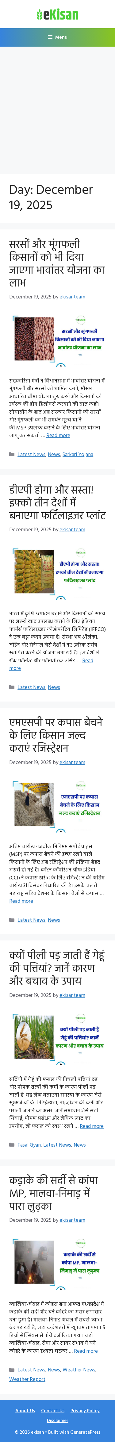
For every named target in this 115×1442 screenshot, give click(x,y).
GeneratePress (85, 1432)
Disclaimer (57, 1421)
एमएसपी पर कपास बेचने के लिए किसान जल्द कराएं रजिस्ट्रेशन (55, 736)
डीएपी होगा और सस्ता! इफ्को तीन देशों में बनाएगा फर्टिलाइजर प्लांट (57, 503)
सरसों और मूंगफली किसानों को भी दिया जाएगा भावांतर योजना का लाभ (57, 264)
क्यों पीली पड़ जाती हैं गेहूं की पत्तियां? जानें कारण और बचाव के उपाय (56, 969)
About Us (25, 1411)
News (54, 455)
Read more (58, 436)
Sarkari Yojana (78, 455)
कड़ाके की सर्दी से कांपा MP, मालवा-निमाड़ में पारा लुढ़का (53, 1194)
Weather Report (27, 1379)
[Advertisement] (57, 107)
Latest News (31, 455)
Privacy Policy (85, 1411)
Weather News (79, 1370)
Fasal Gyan (29, 1145)
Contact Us (52, 1411)
